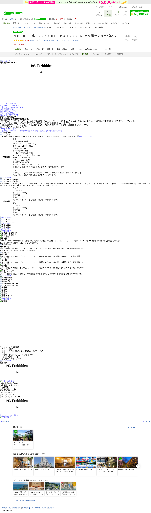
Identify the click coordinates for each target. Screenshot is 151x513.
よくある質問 (107, 54)
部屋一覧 (50, 49)
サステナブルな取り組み (71, 40)
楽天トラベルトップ (19, 27)
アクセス (96, 54)
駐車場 (59, 131)
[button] (32, 431)
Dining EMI (4, 129)
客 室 (9, 105)
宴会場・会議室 (39, 131)
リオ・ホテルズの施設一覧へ (25, 501)
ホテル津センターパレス (22, 54)
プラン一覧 (40, 49)
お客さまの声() (91, 49)
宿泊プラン (9, 115)
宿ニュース (28, 49)
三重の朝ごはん (60, 54)
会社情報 (4, 508)
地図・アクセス (76, 49)
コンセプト (39, 54)
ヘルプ (95, 7)
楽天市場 (134, 7)
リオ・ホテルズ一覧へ (9, 415)
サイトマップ (113, 7)
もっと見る (132, 427)
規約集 (44, 508)
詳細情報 (120, 54)
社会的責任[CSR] (27, 508)
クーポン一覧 (106, 49)
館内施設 (8, 111)
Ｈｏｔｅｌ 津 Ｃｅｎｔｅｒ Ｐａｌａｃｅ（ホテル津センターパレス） (66, 35)
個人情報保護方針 (14, 508)
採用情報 (38, 508)
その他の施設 (50, 131)
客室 (49, 54)
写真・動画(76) (62, 49)
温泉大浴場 (74, 54)
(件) (32, 40)
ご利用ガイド (103, 7)
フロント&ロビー (16, 131)
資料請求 (51, 508)
